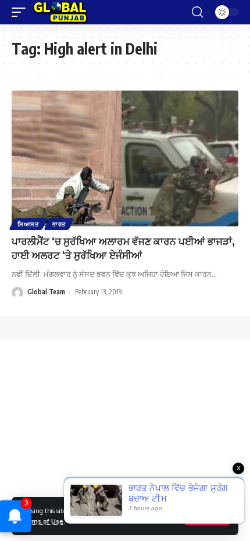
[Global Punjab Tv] (60, 12)
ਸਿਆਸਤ (28, 224)
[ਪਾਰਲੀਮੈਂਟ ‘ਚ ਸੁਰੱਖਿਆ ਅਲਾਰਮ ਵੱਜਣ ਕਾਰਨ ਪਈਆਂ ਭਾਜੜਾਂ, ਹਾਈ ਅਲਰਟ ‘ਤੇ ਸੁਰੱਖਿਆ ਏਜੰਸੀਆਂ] (125, 158)
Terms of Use (41, 521)
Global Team (46, 291)
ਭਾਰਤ (59, 224)
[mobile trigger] (21, 12)
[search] (197, 12)
